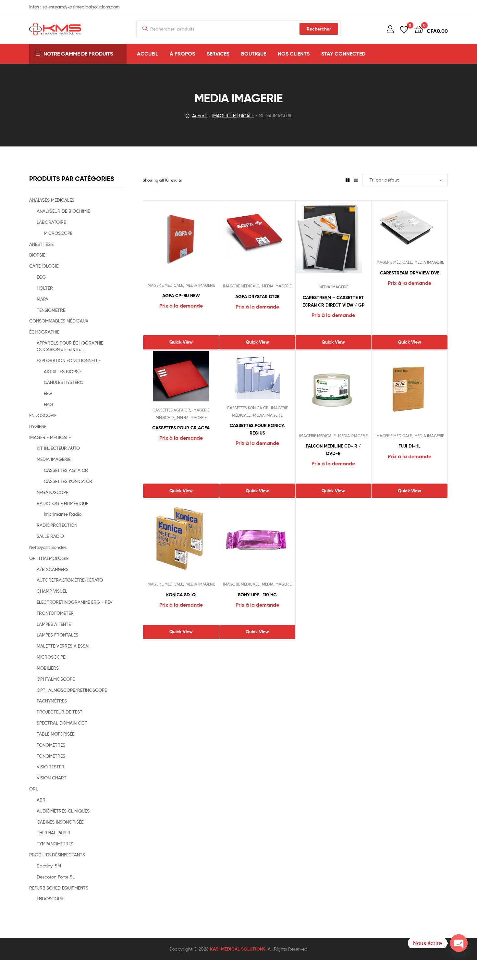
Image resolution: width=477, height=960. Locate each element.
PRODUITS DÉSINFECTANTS (57, 854)
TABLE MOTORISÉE (55, 734)
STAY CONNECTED (343, 53)
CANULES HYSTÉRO (63, 382)
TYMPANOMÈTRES (55, 843)
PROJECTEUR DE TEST (59, 711)
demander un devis (181, 328)
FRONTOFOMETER (55, 613)
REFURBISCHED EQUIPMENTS (58, 888)
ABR (41, 799)
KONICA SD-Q (181, 595)
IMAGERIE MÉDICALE (233, 115)
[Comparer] (181, 242)
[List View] (355, 180)
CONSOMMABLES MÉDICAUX (58, 320)
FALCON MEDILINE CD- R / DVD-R (333, 449)
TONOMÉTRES (51, 756)
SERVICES (218, 53)
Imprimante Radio (62, 514)
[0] (404, 29)
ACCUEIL (147, 53)
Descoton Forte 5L (56, 876)
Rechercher (319, 29)
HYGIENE (37, 426)
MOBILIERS (48, 668)
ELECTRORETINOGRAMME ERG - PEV (75, 602)
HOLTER (45, 288)
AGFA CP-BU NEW (181, 295)
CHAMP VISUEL (52, 591)
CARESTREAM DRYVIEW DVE (409, 273)
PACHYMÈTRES (52, 700)
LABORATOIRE (51, 222)
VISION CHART (52, 777)
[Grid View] (347, 180)
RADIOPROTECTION (57, 525)
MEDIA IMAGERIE (200, 285)
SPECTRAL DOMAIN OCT (62, 723)
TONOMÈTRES (51, 745)
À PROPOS (182, 53)
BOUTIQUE (253, 53)
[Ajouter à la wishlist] (165, 242)
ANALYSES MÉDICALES (51, 200)
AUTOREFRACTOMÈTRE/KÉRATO (70, 580)
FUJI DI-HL (409, 446)
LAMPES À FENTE (54, 624)
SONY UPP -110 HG (257, 595)
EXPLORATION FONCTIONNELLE (69, 360)
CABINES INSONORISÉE (60, 822)
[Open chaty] (459, 943)
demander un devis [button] (333, 477)
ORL (33, 788)
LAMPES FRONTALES (57, 635)
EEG (48, 393)
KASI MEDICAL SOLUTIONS (237, 949)
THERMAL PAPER (53, 832)
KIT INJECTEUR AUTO (58, 448)
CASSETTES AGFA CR (171, 410)
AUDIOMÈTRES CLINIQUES (63, 811)
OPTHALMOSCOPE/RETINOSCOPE (72, 690)
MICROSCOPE (58, 233)
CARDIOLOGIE (43, 266)
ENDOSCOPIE (42, 415)
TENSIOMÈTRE (51, 310)
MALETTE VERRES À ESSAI (63, 646)
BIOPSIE (37, 255)
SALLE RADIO (50, 536)
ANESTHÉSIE (41, 244)
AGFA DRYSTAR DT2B (257, 296)
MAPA (42, 299)
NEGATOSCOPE (52, 492)
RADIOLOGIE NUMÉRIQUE (62, 503)
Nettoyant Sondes (48, 547)
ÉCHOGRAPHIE (44, 332)
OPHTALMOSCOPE (56, 679)
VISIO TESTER (50, 766)
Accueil (199, 115)
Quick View (197, 242)
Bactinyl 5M (49, 865)
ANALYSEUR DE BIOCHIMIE (63, 211)
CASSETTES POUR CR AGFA (181, 428)
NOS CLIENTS (294, 53)
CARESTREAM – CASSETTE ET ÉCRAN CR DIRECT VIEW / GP (333, 301)
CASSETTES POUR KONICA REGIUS (257, 429)
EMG (48, 404)
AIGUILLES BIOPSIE (63, 371)
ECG (41, 277)
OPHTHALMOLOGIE (48, 558)
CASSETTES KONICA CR (247, 407)
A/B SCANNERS (52, 569)
